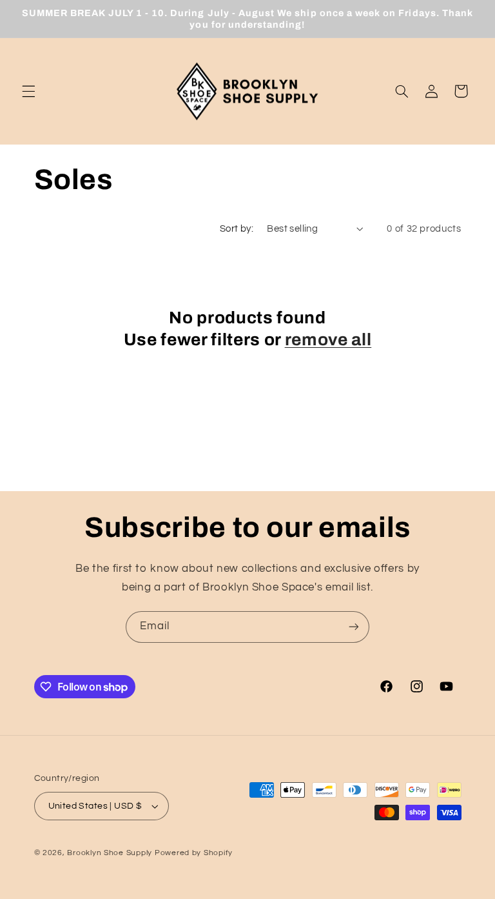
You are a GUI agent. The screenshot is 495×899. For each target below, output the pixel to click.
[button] (28, 91)
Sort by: (236, 229)
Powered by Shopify (194, 852)
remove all (328, 339)
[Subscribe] (354, 627)
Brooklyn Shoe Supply (109, 852)
